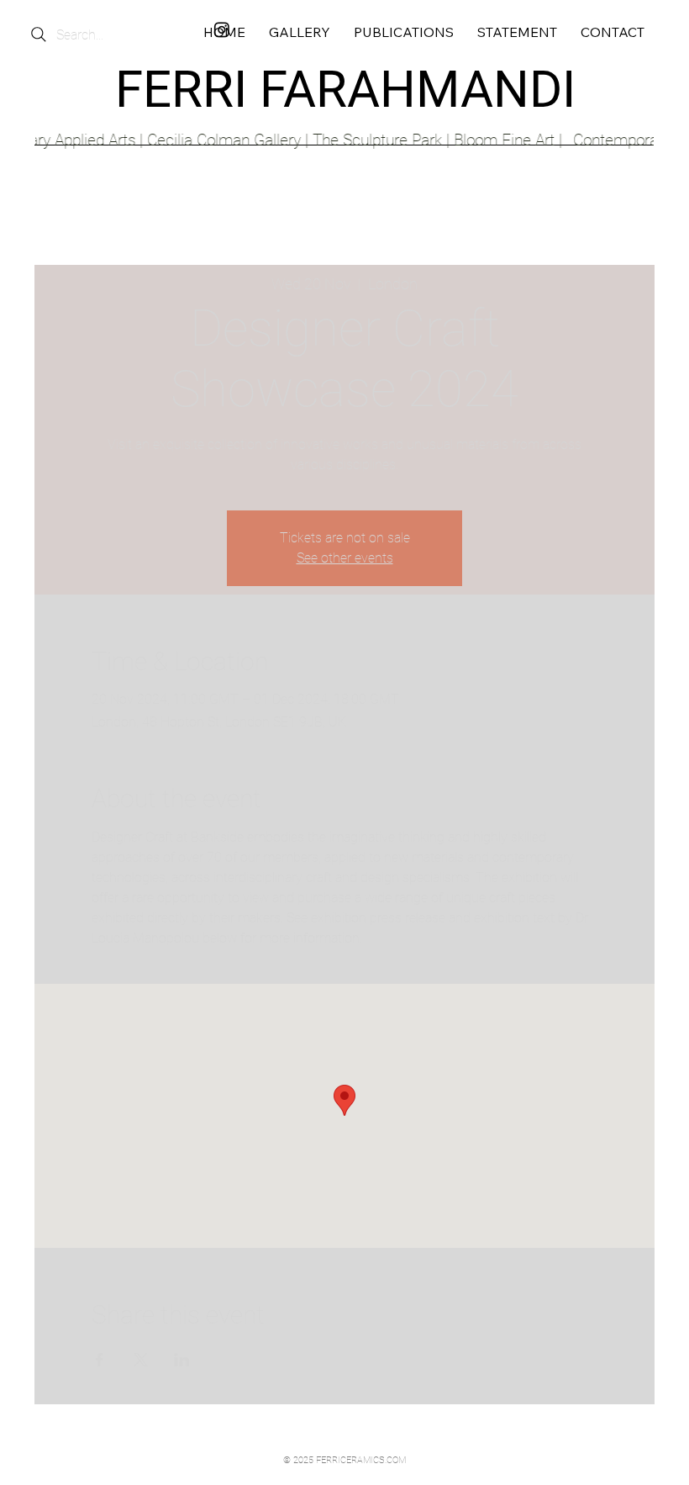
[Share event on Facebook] (100, 1359)
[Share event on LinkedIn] (182, 1359)
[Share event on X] (141, 1359)
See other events (345, 558)
